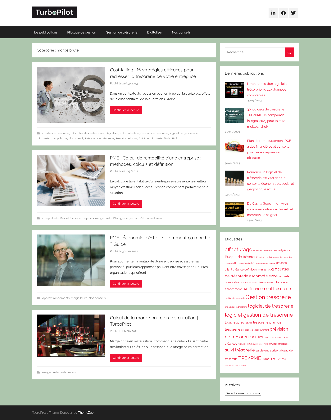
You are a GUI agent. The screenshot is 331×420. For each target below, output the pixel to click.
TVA (278, 359)
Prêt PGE (258, 337)
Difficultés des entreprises (87, 133)
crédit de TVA (263, 270)
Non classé (76, 138)
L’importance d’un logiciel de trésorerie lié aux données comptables (268, 89)
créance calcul (268, 263)
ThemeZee (85, 412)
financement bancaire (273, 282)
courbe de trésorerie (55, 133)
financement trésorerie (270, 288)
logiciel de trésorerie (270, 306)
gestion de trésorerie (235, 298)
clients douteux (286, 257)
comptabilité (50, 218)
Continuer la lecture (126, 110)
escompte (258, 276)
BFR (288, 250)
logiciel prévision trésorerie (247, 322)
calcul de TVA (266, 257)
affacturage (238, 249)
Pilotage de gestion (81, 32)
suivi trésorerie (240, 349)
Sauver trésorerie (259, 344)
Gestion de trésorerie (121, 32)
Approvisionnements (56, 298)
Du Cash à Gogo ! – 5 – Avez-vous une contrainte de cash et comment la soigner (270, 209)
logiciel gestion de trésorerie (259, 315)
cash (275, 257)
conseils (242, 263)
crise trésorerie (253, 263)
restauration (68, 372)
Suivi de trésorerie (150, 138)
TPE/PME (249, 358)
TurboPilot (170, 138)
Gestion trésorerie (268, 297)
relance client (244, 344)
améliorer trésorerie (262, 250)
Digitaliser (154, 32)
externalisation (129, 133)
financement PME (236, 289)
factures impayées (249, 282)
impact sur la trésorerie (236, 307)
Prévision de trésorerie (99, 138)
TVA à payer (240, 365)
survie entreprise (267, 350)
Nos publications (45, 32)
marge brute (59, 138)
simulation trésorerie (278, 344)
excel (274, 276)
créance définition (245, 269)
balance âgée (279, 250)
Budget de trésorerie (241, 257)
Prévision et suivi (126, 138)
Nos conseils (181, 32)
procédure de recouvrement (255, 330)
